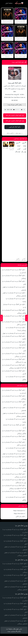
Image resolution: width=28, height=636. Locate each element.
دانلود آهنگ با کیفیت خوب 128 (14, 121)
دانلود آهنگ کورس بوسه (18, 62)
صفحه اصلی (8, 3)
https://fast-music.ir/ (19, 513)
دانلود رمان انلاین (20, 516)
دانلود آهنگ (18, 133)
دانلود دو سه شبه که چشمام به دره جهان (14, 333)
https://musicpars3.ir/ (19, 510)
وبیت (8, 631)
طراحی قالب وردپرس (16, 631)
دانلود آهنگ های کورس (15, 127)
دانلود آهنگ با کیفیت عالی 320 (14, 115)
